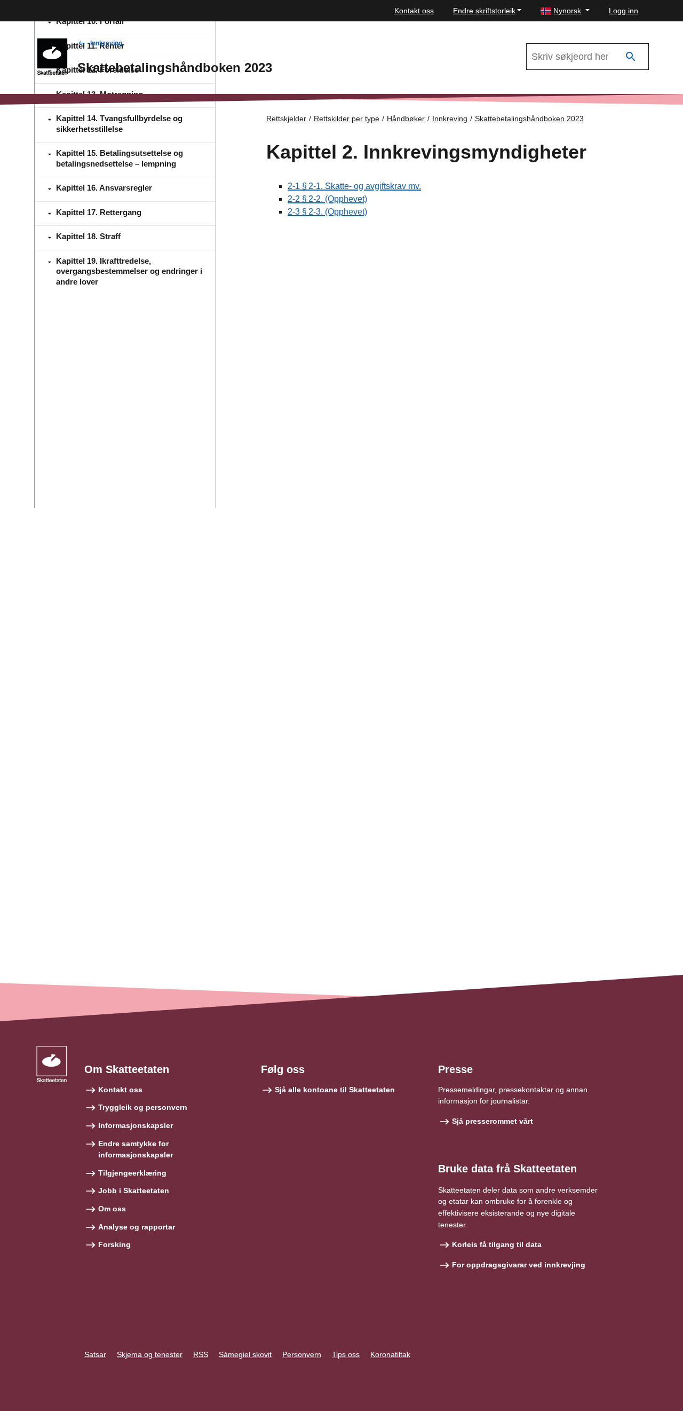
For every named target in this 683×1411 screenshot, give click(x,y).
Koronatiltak (390, 1354)
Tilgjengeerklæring (132, 1173)
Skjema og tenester (149, 1354)
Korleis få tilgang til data (497, 1244)
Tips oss (346, 1354)
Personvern (301, 1354)
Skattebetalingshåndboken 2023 (529, 118)
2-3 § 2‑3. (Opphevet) (327, 211)
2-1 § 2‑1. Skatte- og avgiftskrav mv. (354, 186)
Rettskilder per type (346, 118)
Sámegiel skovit (245, 1354)
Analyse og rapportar (136, 1227)
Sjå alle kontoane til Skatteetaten (335, 1089)
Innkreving (106, 43)
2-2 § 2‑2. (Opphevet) (327, 198)
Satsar (95, 1354)
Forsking (114, 1244)
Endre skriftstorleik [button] (484, 10)
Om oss (112, 1208)
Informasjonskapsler (135, 1125)
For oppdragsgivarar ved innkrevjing (518, 1264)
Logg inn (623, 10)
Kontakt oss (414, 10)
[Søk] (630, 56)
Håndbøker (406, 118)
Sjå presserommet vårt (492, 1121)
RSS (200, 1354)
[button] (565, 11)
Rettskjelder (286, 118)
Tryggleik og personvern (142, 1107)
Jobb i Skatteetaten (133, 1190)
